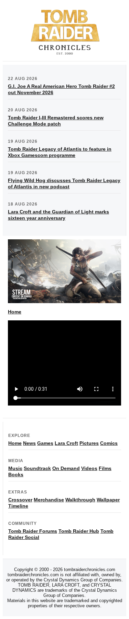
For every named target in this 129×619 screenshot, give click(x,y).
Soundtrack (37, 468)
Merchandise (49, 499)
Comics (109, 443)
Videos (89, 468)
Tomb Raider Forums (32, 531)
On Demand (66, 468)
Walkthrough (80, 499)
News (29, 443)
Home (14, 312)
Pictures (89, 443)
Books (15, 474)
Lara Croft (66, 443)
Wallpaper (108, 499)
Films (105, 468)
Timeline (18, 506)
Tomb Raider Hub (78, 531)
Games (45, 443)
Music (15, 468)
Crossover (20, 499)
